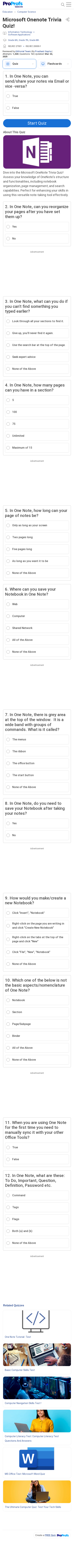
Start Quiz (37, 123)
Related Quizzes (13, 1305)
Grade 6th (13, 40)
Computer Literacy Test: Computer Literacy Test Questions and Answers (32, 1438)
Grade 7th (23, 40)
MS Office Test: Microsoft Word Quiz (25, 1474)
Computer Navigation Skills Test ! (23, 1403)
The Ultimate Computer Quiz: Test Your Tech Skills (33, 1507)
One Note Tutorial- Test (18, 1337)
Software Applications (19, 34)
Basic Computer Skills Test (20, 1370)
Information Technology (20, 32)
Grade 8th (34, 40)
